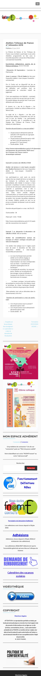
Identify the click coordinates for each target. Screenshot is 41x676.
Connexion (16, 442)
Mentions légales (21, 675)
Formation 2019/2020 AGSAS (34, 324)
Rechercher (20, 463)
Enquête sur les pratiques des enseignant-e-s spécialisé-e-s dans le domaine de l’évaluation (8, 329)
